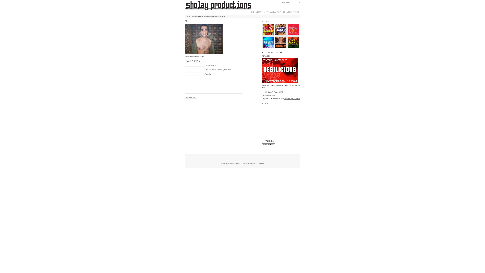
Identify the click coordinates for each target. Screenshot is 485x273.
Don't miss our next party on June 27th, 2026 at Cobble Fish (281, 86)
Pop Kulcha (270, 12)
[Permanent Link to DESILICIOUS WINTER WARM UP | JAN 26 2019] (293, 35)
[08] (204, 53)
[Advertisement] (281, 122)
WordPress (246, 163)
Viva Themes (259, 163)
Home (252, 12)
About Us (259, 12)
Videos (289, 12)
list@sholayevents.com (292, 99)
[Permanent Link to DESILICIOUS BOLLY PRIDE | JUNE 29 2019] (268, 35)
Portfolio (202, 16)
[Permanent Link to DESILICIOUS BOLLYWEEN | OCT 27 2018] (281, 48)
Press (297, 12)
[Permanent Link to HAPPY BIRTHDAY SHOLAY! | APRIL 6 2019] (281, 35)
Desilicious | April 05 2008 (214, 16)
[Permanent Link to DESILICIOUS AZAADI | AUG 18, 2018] (293, 48)
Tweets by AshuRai (268, 96)
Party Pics (281, 12)
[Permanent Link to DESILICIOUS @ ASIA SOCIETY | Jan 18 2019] (268, 48)
